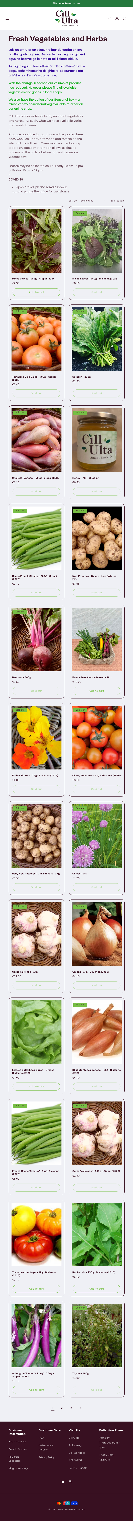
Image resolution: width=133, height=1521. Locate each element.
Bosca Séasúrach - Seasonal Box (92, 677)
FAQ (41, 1438)
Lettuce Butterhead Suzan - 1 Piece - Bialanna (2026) (34, 1071)
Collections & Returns (46, 1447)
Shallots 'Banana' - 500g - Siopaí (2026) (36, 478)
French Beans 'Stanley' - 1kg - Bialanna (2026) (35, 1172)
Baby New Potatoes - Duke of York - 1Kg (36, 873)
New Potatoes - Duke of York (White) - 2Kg (94, 577)
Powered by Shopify (75, 1509)
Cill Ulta (60, 1509)
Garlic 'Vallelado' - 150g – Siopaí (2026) (96, 1171)
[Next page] (80, 1408)
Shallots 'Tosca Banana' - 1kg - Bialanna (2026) (96, 1071)
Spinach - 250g (81, 377)
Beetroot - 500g (21, 677)
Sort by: (73, 201)
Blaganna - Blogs (19, 1468)
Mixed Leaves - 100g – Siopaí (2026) (34, 278)
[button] (7, 18)
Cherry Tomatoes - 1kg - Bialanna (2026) (96, 775)
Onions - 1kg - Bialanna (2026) (90, 971)
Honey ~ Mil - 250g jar (85, 478)
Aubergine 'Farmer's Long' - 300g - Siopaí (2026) (33, 1375)
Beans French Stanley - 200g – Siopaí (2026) (34, 577)
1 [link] (53, 1408)
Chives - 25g (79, 873)
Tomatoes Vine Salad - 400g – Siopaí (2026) (34, 378)
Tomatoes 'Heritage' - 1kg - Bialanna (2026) (34, 1273)
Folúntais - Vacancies (15, 1459)
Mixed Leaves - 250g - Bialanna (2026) (95, 278)
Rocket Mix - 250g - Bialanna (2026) (93, 1272)
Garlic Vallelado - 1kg (25, 971)
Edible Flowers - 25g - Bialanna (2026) (35, 775)
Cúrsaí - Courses (18, 1449)
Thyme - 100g (80, 1373)
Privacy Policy (46, 1457)
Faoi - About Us (17, 1441)
